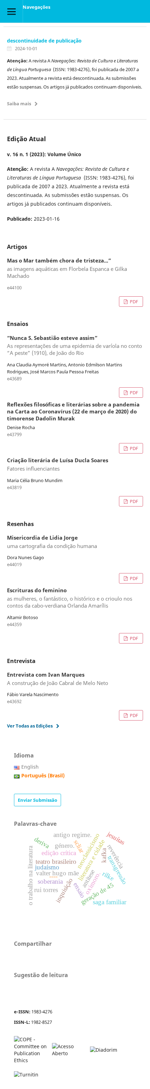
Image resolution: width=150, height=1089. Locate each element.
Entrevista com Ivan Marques (57, 679)
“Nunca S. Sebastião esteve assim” (74, 346)
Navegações (36, 7)
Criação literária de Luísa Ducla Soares (57, 464)
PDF (133, 301)
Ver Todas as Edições (30, 726)
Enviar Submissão (37, 800)
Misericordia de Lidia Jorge (52, 542)
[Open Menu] (11, 11)
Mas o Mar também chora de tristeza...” (67, 268)
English (30, 766)
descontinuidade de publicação (44, 40)
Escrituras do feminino (69, 598)
